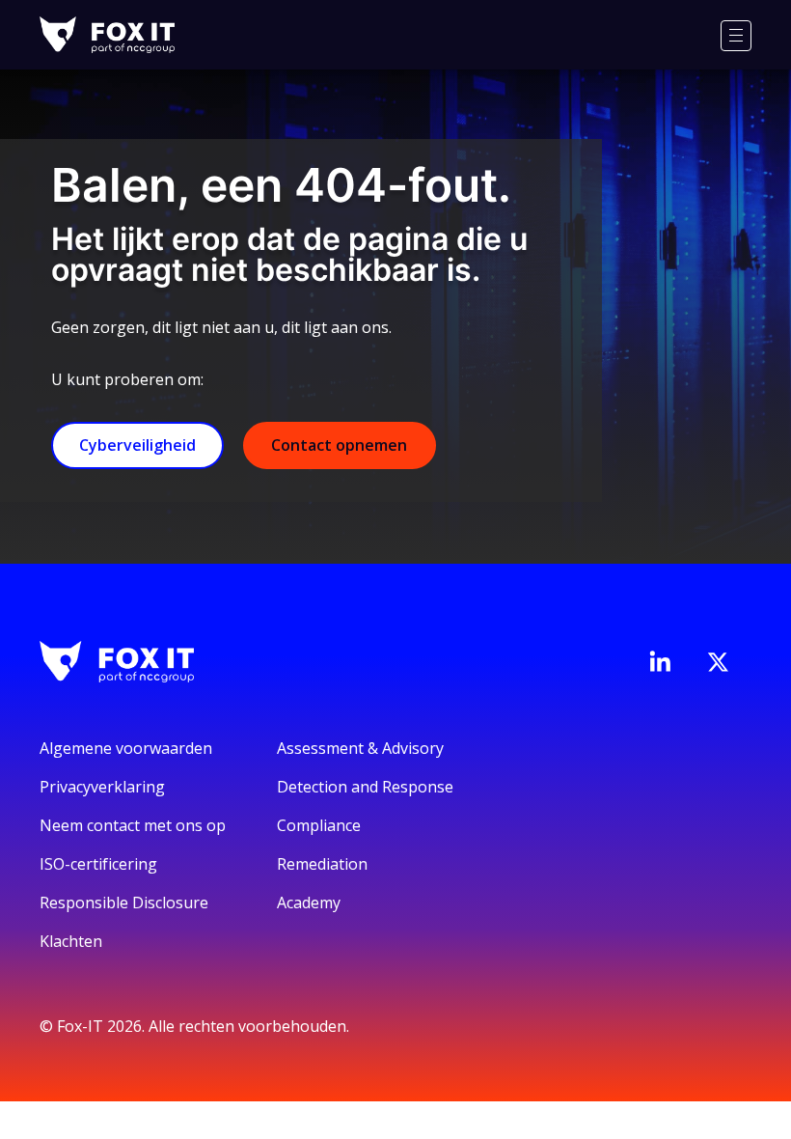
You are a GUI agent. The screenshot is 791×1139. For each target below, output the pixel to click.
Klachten (71, 941)
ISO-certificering (98, 864)
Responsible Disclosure (124, 902)
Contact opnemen (339, 445)
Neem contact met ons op (133, 825)
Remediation (322, 864)
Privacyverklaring (102, 786)
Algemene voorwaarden (126, 748)
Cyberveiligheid (137, 445)
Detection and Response (365, 786)
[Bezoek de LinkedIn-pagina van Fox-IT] (659, 661)
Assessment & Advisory (360, 748)
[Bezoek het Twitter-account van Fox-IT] (717, 662)
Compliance (319, 825)
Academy (309, 902)
